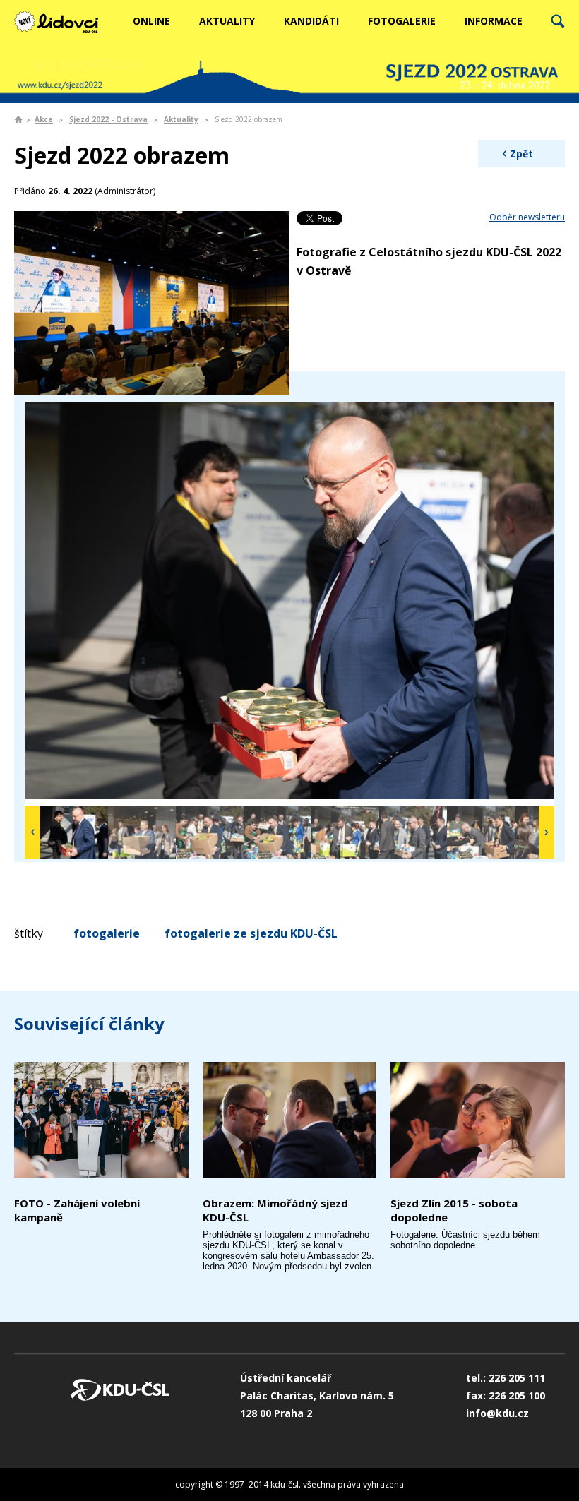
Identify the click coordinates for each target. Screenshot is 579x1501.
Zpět (521, 153)
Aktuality (227, 21)
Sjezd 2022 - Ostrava (108, 119)
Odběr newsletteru (527, 217)
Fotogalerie (402, 21)
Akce (44, 119)
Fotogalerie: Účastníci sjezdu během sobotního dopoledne (465, 1239)
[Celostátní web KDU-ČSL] (63, 22)
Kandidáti (311, 21)
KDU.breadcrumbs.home (18, 119)
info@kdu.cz (497, 1413)
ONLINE (151, 21)
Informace (494, 21)
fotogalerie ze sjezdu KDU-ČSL (251, 933)
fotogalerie (106, 933)
